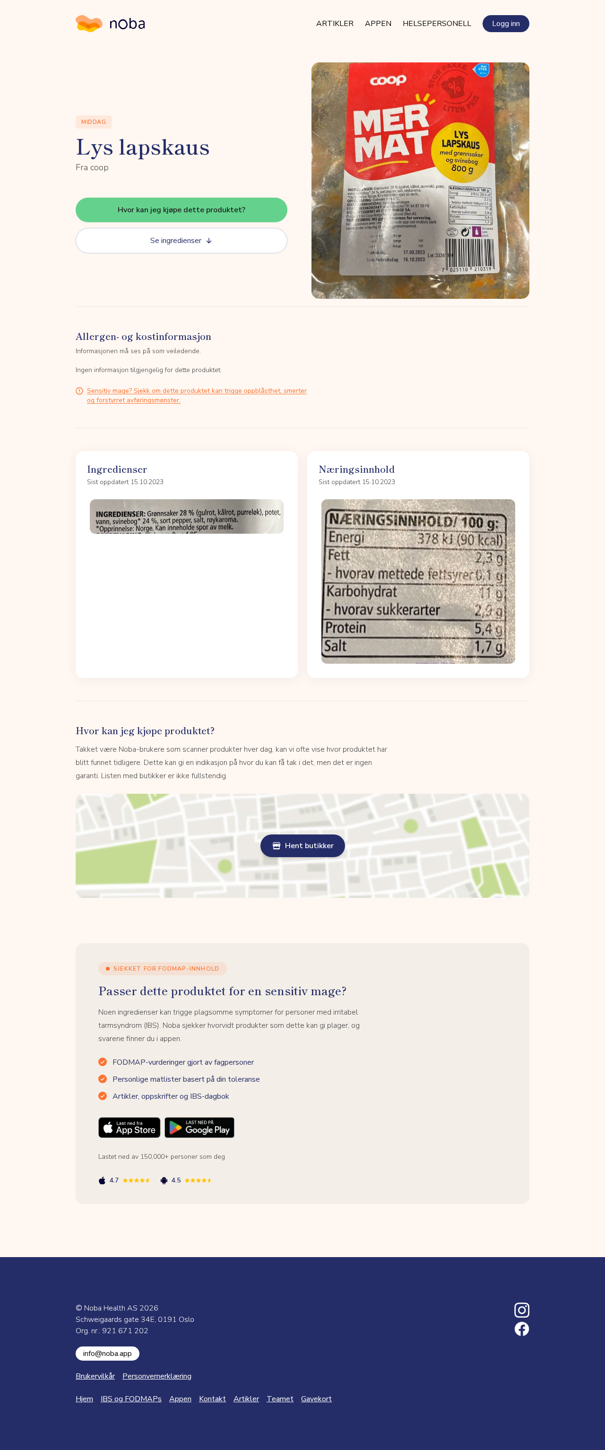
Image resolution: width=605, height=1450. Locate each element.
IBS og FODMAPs (131, 1399)
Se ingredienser (175, 240)
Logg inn (506, 23)
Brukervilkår (95, 1376)
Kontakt (212, 1399)
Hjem (84, 1399)
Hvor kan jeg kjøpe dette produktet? (181, 210)
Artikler (335, 23)
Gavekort (316, 1399)
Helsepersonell (437, 23)
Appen (378, 23)
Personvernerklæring (156, 1376)
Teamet (280, 1399)
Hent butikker (309, 846)
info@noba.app (107, 1353)
